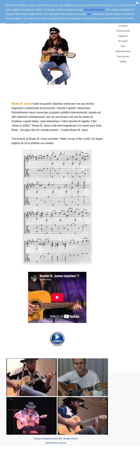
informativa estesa (94, 9)
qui (89, 13)
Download (122, 41)
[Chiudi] (137, 3)
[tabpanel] (57, 60)
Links (122, 46)
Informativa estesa (55, 442)
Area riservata (123, 56)
